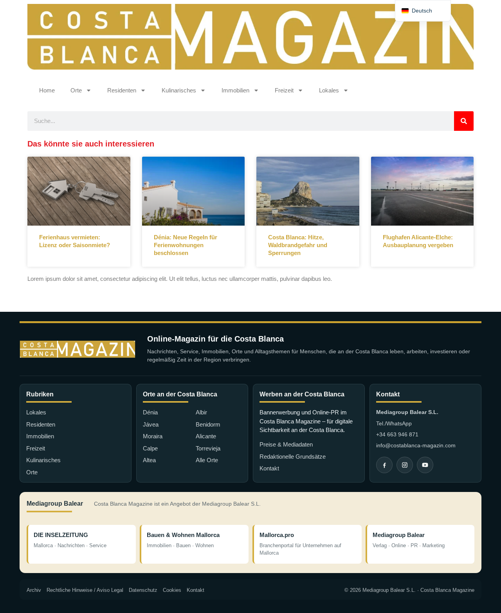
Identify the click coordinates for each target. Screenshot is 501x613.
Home (47, 90)
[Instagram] (404, 465)
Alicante (206, 436)
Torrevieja (208, 448)
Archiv (34, 590)
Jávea (151, 424)
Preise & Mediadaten (286, 444)
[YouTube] (425, 465)
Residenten (121, 90)
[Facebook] (384, 465)
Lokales (329, 90)
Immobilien (235, 90)
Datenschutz (143, 590)
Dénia (150, 412)
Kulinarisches (179, 90)
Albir (201, 412)
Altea (149, 460)
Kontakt (269, 468)
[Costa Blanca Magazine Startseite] (77, 349)
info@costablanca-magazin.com (416, 445)
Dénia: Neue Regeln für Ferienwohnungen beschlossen (185, 245)
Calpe (150, 448)
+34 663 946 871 (397, 434)
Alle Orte (207, 460)
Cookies (172, 590)
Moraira (152, 436)
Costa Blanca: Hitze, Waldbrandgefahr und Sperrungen (297, 245)
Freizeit (284, 90)
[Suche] (464, 121)
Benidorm (208, 424)
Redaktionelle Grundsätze (293, 456)
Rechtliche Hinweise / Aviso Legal (85, 590)
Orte (76, 90)
